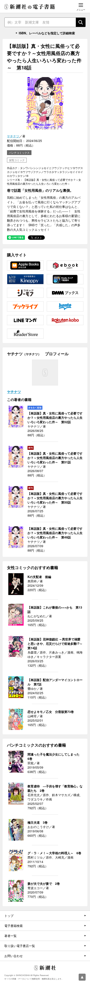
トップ (9, 915)
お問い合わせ (13, 956)
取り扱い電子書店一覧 (19, 946)
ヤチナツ (13, 136)
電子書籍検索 (13, 925)
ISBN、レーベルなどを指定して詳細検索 (47, 33)
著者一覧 (10, 935)
